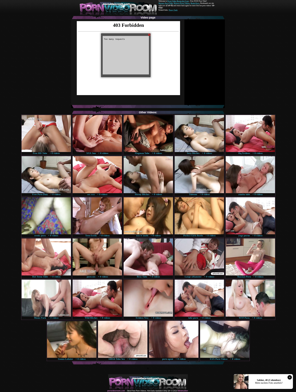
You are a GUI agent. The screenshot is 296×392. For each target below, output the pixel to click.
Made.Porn (195, 3)
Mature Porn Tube (165, 3)
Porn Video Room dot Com (178, 1)
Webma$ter (183, 391)
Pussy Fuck (173, 10)
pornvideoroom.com (116, 391)
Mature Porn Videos (182, 3)
